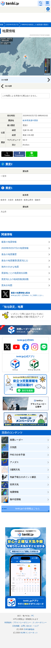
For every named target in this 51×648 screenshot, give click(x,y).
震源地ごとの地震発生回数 (14, 273)
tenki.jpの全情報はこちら (27, 508)
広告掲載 (15, 626)
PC (32, 616)
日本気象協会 (29, 629)
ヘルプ (36, 626)
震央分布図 (6, 285)
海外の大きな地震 (10, 267)
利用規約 (8, 622)
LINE (32, 155)
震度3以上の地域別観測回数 (15, 279)
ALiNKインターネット (29, 633)
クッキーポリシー (40, 622)
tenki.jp (10, 3)
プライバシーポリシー (22, 622)
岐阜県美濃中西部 (30, 120)
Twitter (7, 155)
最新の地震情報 (9, 242)
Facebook (19, 155)
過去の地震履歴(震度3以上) (14, 260)
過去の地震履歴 (9, 254)
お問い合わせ (26, 626)
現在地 (48, 11)
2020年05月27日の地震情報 (15, 248)
